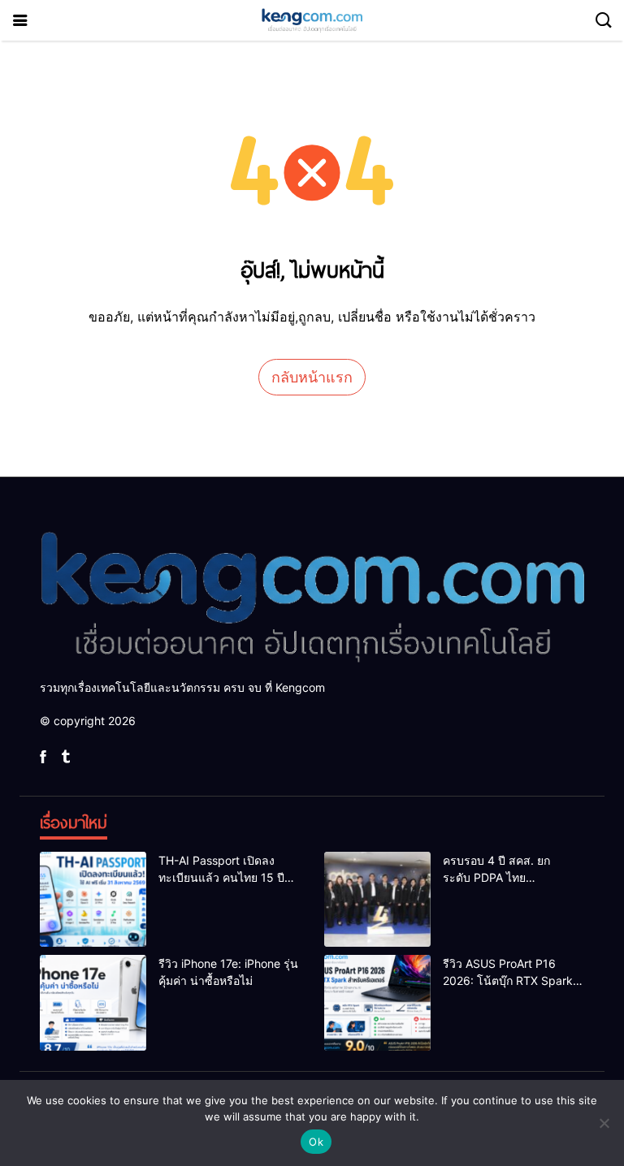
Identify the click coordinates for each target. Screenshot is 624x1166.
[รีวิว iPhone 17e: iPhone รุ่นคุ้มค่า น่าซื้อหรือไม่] (93, 1003)
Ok (316, 1141)
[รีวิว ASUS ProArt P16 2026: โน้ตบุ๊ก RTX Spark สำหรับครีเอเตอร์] (377, 1003)
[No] (604, 1123)
